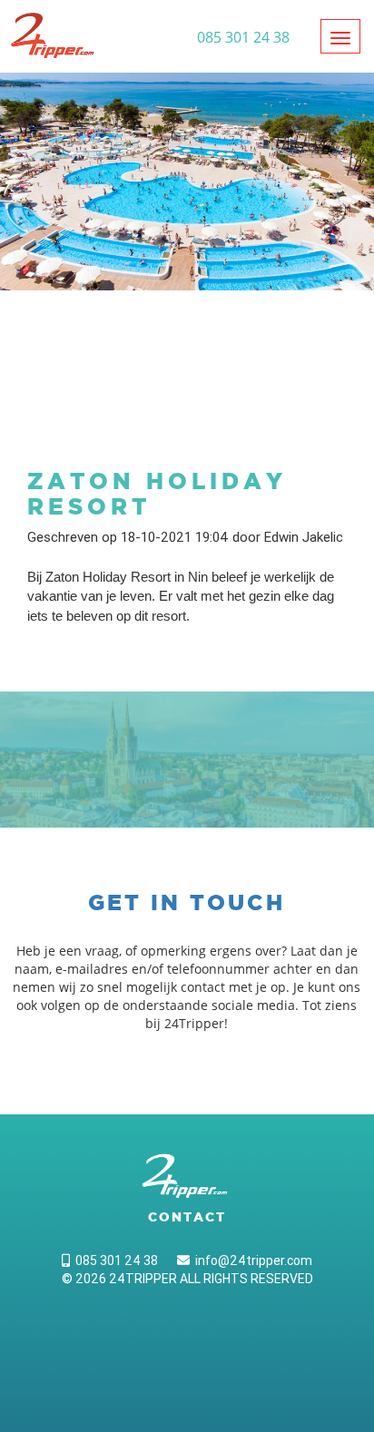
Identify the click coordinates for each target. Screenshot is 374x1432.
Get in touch (186, 902)
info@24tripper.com (251, 1260)
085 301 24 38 (114, 1260)
